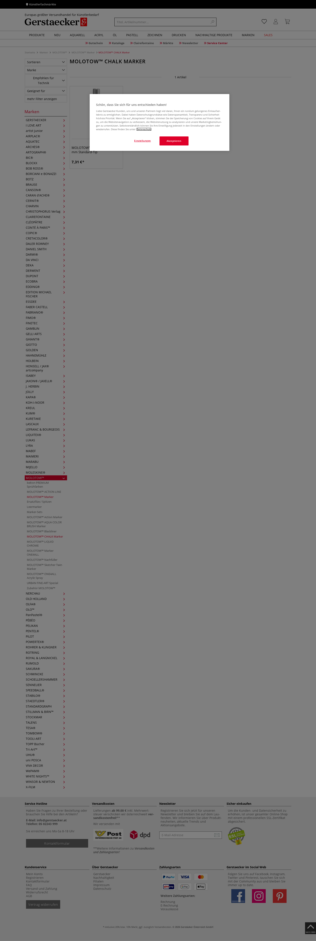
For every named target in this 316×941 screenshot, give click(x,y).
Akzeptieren (174, 140)
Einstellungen (142, 140)
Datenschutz (144, 129)
